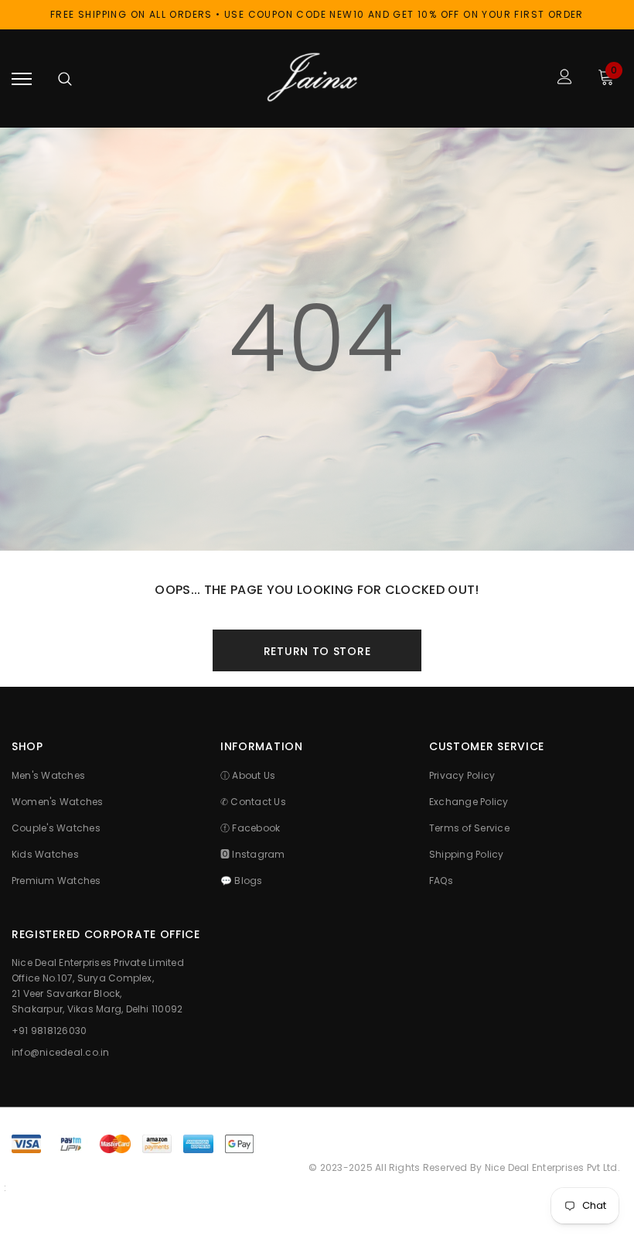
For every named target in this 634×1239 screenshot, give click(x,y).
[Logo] (315, 78)
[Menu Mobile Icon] (22, 78)
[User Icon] (564, 78)
